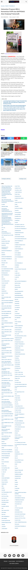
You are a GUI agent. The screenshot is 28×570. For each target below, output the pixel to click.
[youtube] (14, 555)
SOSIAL (16, 484)
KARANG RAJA (18, 216)
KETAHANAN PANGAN (19, 236)
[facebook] (4, 138)
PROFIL (16, 433)
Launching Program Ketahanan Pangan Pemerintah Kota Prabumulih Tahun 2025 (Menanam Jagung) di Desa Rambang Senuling (15, 102)
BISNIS (3, 264)
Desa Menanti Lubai (6, 378)
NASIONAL (17, 303)
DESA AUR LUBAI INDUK (6, 306)
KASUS (16, 222)
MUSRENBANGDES (19, 295)
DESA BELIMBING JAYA (6, 313)
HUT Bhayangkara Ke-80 (7, 492)
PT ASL (16, 440)
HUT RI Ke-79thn (5, 496)
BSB (2, 276)
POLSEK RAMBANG (19, 420)
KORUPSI (17, 250)
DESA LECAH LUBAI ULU (7, 359)
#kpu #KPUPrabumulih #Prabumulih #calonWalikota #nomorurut (7, 201)
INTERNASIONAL (5, 502)
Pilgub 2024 (17, 378)
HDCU (3, 476)
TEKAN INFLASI (18, 503)
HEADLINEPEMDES (6, 478)
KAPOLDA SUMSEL (19, 208)
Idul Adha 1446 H (5, 500)
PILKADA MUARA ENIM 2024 (21, 384)
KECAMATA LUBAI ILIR (19, 224)
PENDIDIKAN (17, 348)
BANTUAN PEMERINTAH (7, 256)
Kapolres (17, 210)
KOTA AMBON (18, 252)
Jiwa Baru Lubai (18, 190)
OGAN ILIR (17, 305)
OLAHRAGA (17, 307)
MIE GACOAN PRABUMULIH (20, 281)
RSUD (16, 464)
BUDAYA (3, 279)
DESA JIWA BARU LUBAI (7, 329)
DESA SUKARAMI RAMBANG (7, 413)
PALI (16, 319)
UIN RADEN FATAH (18, 512)
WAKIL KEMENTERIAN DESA (21, 522)
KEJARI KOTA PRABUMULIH (20, 228)
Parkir (16, 323)
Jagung (3, 524)
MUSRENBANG (18, 293)
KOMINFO (17, 242)
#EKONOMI (4, 197)
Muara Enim (17, 285)
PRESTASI (17, 431)
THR (16, 505)
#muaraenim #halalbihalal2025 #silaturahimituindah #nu (7, 210)
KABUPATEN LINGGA (19, 198)
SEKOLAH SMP (18, 472)
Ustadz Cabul (17, 520)
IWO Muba (4, 512)
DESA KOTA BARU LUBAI (7, 350)
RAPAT (16, 456)
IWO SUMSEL (4, 518)
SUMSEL (16, 490)
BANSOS (3, 254)
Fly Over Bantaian (5, 461)
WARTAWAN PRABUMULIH (20, 526)
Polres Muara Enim (19, 406)
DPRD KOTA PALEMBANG (7, 449)
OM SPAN (17, 309)
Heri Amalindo (4, 480)
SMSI (16, 480)
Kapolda (16, 206)
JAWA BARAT (4, 528)
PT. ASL (16, 447)
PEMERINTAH (18, 339)
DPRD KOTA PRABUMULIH (7, 451)
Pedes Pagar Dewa (19, 331)
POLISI (16, 401)
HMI (2, 486)
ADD (2, 229)
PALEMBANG (17, 317)
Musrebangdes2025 (19, 291)
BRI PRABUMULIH (5, 274)
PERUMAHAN (18, 368)
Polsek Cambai (18, 410)
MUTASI (16, 299)
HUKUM (3, 490)
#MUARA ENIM (5, 206)
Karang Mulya (18, 214)
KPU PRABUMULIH (19, 263)
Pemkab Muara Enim (19, 341)
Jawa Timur (17, 186)
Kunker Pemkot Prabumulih (20, 269)
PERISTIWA (17, 360)
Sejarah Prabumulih (19, 470)
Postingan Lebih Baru (6, 178)
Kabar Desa (17, 194)
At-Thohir (3, 239)
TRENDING (17, 510)
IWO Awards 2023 (5, 510)
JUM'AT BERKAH (18, 192)
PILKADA (17, 380)
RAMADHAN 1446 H (19, 454)
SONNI (16, 482)
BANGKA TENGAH (5, 243)
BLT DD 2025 (4, 266)
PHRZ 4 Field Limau (19, 372)
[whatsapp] (24, 138)
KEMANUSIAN (18, 230)
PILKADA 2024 (18, 382)
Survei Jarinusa (18, 495)
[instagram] (18, 555)
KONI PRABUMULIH (19, 248)
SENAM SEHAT (18, 476)
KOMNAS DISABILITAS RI (20, 244)
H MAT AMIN (4, 469)
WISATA (16, 528)
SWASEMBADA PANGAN (20, 497)
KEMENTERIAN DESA (19, 232)
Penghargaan (18, 352)
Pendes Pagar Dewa (19, 345)
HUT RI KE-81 (4, 498)
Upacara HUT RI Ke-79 (19, 516)
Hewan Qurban (5, 482)
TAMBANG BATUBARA (19, 499)
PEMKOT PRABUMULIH (20, 343)
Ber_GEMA (4, 260)
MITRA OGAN (17, 283)
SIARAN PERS (18, 478)
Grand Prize (4, 465)
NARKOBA (17, 301)
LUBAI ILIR (17, 273)
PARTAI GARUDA (18, 327)
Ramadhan (17, 452)
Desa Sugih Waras (5, 399)
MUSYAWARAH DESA (19, 297)
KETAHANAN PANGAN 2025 (20, 238)
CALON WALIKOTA (5, 281)
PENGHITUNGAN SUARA (20, 354)
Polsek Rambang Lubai (19, 422)
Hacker (3, 473)
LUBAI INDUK (17, 275)
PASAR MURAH (18, 329)
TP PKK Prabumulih (19, 508)
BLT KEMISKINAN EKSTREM (7, 268)
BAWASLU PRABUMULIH (7, 258)
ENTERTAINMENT (5, 457)
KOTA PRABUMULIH (19, 256)
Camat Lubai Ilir (5, 283)
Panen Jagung (18, 321)
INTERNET (4, 504)
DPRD (3, 447)
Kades (16, 200)
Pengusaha (17, 356)
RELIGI (16, 458)
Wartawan (17, 524)
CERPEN (3, 287)
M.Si (16, 279)
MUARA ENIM (18, 287)
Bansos (3, 252)
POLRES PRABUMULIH (19, 408)
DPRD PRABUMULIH (6, 455)
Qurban (16, 449)
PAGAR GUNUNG (18, 315)
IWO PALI (3, 514)
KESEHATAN (17, 234)
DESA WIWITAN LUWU (6, 436)
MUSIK (16, 289)
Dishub (3, 441)
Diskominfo (4, 443)
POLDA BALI (17, 395)
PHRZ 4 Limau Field (19, 374)
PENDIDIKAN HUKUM (19, 350)
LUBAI (16, 271)
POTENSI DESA (18, 424)
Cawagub (4, 285)
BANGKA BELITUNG (6, 241)
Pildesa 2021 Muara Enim (20, 376)
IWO (2, 508)
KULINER (17, 267)
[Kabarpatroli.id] (14, 1)
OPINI (16, 311)
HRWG (3, 488)
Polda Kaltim (17, 397)
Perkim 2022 (17, 362)
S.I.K (16, 466)
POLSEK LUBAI (18, 412)
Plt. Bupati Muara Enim (19, 391)
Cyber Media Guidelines (14, 563)
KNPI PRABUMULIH (19, 240)
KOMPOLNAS (18, 246)
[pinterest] (17, 138)
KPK (16, 258)
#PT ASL (3, 227)
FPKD (3, 463)
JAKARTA (4, 526)
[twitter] (10, 138)
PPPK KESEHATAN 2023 (20, 427)
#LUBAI (3, 204)
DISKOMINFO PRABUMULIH (7, 445)
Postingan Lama (22, 178)
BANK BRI (4, 245)
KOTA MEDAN (18, 254)
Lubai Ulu (17, 277)
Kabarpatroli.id (18, 196)
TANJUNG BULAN (18, 501)
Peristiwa (17, 358)
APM (3, 237)
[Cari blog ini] (26, 1)
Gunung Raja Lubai (5, 467)
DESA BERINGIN (5, 315)
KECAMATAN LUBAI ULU (20, 226)
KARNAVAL (17, 220)
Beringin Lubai (4, 262)
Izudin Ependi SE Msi (6, 520)
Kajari (16, 204)
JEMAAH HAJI (18, 188)
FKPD (3, 459)
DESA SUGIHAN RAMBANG (7, 405)
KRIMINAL (17, 265)
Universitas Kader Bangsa (20, 514)
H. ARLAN (4, 471)
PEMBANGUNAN (18, 337)
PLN (16, 389)
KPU (16, 261)
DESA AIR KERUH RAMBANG (7, 300)
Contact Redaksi (11, 561)
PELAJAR (17, 333)
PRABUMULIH (18, 429)
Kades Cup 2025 (18, 202)
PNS (16, 393)
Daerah (3, 289)
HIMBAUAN (4, 484)
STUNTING (17, 488)
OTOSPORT (17, 313)
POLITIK (16, 404)
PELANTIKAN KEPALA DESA (20, 335)
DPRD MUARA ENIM (6, 453)
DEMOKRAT (4, 291)
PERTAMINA (17, 364)
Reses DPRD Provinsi (19, 460)
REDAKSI (5, 561)
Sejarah (16, 468)
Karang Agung (18, 212)
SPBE (16, 486)
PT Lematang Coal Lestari (20, 442)
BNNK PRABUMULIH (6, 270)
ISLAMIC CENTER (5, 506)
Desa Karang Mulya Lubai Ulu (8, 338)
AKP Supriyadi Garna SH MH (7, 235)
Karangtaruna (18, 218)
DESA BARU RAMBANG (6, 311)
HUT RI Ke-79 (4, 494)
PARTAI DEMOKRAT (19, 325)
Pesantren (17, 370)
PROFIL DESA (18, 435)
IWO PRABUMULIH (5, 516)
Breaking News (5, 272)
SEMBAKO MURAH (19, 474)
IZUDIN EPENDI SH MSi (6, 522)
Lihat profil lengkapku (14, 545)
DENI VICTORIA (5, 293)
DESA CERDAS (4, 320)
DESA (3, 295)
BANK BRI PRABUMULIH (7, 250)
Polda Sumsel (17, 399)
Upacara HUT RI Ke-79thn (20, 518)
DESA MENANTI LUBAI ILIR (7, 380)
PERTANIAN (17, 366)
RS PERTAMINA (18, 462)
